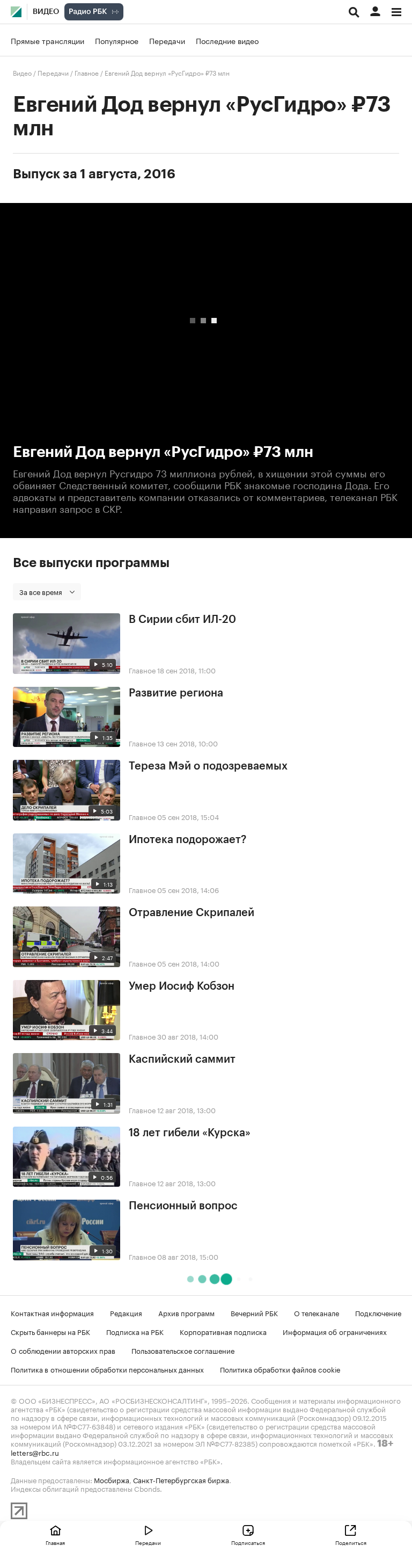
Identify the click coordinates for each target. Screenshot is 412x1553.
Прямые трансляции (47, 40)
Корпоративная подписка (223, 1331)
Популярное (116, 40)
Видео (46, 12)
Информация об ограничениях (335, 1331)
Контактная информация (52, 1312)
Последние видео (227, 40)
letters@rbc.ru (35, 1452)
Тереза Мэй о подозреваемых (208, 766)
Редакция (126, 1312)
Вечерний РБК (254, 1312)
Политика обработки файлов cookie (280, 1368)
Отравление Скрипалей (191, 913)
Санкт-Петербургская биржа (181, 1479)
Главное (87, 72)
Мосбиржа (111, 1479)
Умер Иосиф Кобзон (181, 986)
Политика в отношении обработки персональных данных (107, 1368)
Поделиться (350, 1542)
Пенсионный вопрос (183, 1206)
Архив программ (186, 1312)
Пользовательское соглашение (182, 1350)
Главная (55, 1542)
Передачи (167, 40)
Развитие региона (176, 693)
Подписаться (248, 1542)
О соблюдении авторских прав (63, 1350)
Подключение (378, 1312)
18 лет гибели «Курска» (190, 1133)
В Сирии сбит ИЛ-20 (182, 619)
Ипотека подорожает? (187, 839)
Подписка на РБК (135, 1331)
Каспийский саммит (182, 1059)
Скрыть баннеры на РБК (50, 1331)
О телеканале (316, 1312)
